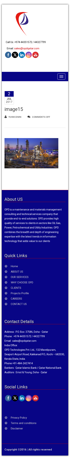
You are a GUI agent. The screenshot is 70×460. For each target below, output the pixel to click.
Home (14, 266)
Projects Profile (20, 293)
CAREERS (16, 298)
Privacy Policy (19, 417)
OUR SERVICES (20, 277)
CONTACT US (19, 304)
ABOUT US (17, 271)
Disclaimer (17, 428)
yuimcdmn (14, 117)
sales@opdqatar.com (26, 48)
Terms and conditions (23, 423)
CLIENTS (16, 288)
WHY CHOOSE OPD (22, 282)
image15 (13, 109)
